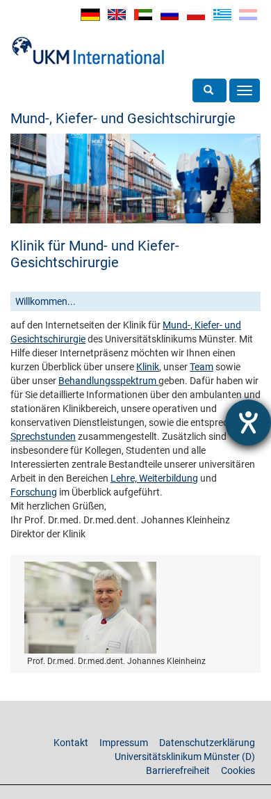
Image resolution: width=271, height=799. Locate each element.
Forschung (33, 492)
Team (201, 366)
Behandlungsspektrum (108, 380)
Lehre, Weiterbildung (154, 478)
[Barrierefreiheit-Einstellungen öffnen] (248, 422)
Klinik (147, 366)
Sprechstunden (43, 436)
